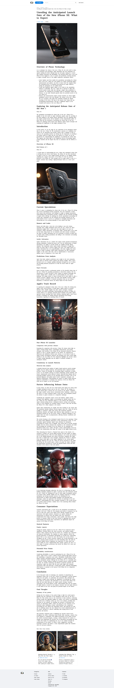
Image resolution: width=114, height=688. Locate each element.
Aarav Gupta (40, 21)
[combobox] (60, 2)
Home (38, 7)
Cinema (42, 7)
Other (46, 7)
